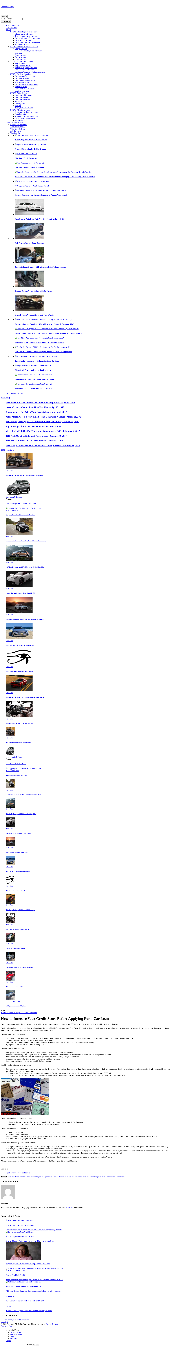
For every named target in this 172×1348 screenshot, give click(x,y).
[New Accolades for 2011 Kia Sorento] (30, 163)
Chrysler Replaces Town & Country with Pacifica (19, 967)
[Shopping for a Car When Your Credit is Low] (23, 508)
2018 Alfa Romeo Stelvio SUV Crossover (17, 986)
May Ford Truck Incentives (26, 158)
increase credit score (117, 1177)
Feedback (13, 1339)
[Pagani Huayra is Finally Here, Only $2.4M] (19, 586)
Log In (8, 1341)
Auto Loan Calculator (14, 497)
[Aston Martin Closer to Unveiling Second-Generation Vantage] (19, 534)
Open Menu (6, 21)
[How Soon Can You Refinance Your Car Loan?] (33, 384)
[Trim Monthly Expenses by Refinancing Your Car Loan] (36, 356)
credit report (43, 1177)
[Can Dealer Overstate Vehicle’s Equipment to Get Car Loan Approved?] (42, 347)
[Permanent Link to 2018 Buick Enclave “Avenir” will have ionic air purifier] (10, 736)
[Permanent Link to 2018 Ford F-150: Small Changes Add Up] (10, 922)
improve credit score (102, 1177)
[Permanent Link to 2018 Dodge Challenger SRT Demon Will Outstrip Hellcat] (10, 903)
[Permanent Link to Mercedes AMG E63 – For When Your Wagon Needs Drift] (10, 845)
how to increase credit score (69, 1177)
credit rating (34, 1177)
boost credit (19, 1177)
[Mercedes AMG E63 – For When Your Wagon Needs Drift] (19, 612)
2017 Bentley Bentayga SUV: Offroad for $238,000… (21, 814)
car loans (27, 1177)
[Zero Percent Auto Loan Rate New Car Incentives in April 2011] (29, 214)
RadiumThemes (52, 1324)
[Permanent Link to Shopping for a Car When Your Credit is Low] (23, 769)
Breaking (5, 397)
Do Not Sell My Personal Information (15, 1320)
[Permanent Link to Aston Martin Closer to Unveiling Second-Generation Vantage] (10, 788)
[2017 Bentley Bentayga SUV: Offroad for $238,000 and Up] (19, 560)
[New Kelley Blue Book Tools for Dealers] (31, 135)
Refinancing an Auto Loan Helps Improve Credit (34, 379)
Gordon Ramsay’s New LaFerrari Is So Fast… (33, 291)
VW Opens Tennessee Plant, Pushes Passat (32, 186)
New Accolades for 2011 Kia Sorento (29, 167)
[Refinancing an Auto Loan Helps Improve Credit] (34, 375)
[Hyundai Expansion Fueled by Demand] (30, 144)
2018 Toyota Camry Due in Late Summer (19, 671)
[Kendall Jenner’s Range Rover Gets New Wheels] (29, 310)
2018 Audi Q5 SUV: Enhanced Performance (20, 645)
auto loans (11, 1177)
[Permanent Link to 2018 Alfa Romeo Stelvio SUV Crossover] (10, 980)
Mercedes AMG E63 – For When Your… (17, 852)
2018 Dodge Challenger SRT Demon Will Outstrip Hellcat (25, 697)
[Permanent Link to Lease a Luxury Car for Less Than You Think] (10, 755)
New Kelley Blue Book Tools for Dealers (31, 140)
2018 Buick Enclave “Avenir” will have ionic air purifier (24, 475)
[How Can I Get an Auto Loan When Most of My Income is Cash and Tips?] (44, 319)
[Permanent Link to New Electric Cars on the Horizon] (10, 941)
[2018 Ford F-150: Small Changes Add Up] (19, 717)
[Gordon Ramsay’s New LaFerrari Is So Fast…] (29, 286)
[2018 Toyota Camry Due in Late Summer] (19, 665)
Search (4, 16)
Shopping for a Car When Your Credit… (17, 775)
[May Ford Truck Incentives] (26, 154)
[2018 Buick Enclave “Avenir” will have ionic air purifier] (19, 469)
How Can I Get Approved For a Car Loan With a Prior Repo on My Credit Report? (48, 333)
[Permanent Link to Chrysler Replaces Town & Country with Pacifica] (10, 961)
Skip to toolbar (6, 1326)
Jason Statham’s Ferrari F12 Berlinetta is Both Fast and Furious (40, 267)
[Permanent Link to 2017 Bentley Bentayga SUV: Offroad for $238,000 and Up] (10, 807)
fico (58, 1177)
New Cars (9, 471)
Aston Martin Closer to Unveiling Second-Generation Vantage (26, 541)
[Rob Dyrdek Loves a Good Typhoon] (29, 238)
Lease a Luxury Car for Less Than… (16, 764)
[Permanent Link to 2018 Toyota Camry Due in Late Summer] (10, 884)
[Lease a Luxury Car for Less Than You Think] (19, 495)
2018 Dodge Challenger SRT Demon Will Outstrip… (20, 910)
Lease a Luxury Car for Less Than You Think (21, 504)
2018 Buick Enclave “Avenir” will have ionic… (19, 742)
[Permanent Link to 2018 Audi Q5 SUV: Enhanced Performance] (10, 865)
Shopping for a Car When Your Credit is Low (20, 515)
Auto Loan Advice (12, 510)
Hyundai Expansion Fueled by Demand (30, 149)
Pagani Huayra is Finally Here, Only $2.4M (20, 593)
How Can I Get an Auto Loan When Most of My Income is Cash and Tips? (44, 324)
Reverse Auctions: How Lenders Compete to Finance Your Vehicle (41, 195)
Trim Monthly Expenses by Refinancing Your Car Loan (37, 361)
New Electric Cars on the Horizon (15, 948)
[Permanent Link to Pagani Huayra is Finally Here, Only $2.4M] (10, 826)
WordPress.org (15, 1332)
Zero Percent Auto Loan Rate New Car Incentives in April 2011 (40, 219)
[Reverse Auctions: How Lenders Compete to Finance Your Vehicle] (40, 190)
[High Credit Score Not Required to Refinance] (33, 366)
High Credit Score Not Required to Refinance (33, 370)
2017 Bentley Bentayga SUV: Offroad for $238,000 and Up (25, 567)
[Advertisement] (28, 11)
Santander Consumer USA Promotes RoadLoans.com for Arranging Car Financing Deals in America (55, 177)
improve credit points (87, 1177)
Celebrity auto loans (13, 1001)
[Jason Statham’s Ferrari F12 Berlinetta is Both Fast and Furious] (29, 262)
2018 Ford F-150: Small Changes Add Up (19, 723)
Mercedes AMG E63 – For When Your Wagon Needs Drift (24, 619)
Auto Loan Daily (7, 7)
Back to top (5, 1322)
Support (13, 1336)
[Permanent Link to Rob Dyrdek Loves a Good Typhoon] (10, 999)
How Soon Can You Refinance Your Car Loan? (34, 389)
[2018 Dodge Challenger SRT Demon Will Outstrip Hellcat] (19, 691)
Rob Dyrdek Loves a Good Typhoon (29, 243)
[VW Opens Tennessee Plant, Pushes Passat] (32, 181)
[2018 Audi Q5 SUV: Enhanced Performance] (19, 639)
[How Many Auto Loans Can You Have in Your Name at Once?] (39, 338)
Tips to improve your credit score (18, 1173)
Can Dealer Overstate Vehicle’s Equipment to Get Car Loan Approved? (43, 352)
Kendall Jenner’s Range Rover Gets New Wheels (34, 315)
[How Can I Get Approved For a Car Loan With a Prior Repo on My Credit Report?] (47, 329)
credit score (52, 1177)
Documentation (16, 1334)
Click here (70, 1208)
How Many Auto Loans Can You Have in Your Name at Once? (39, 343)
